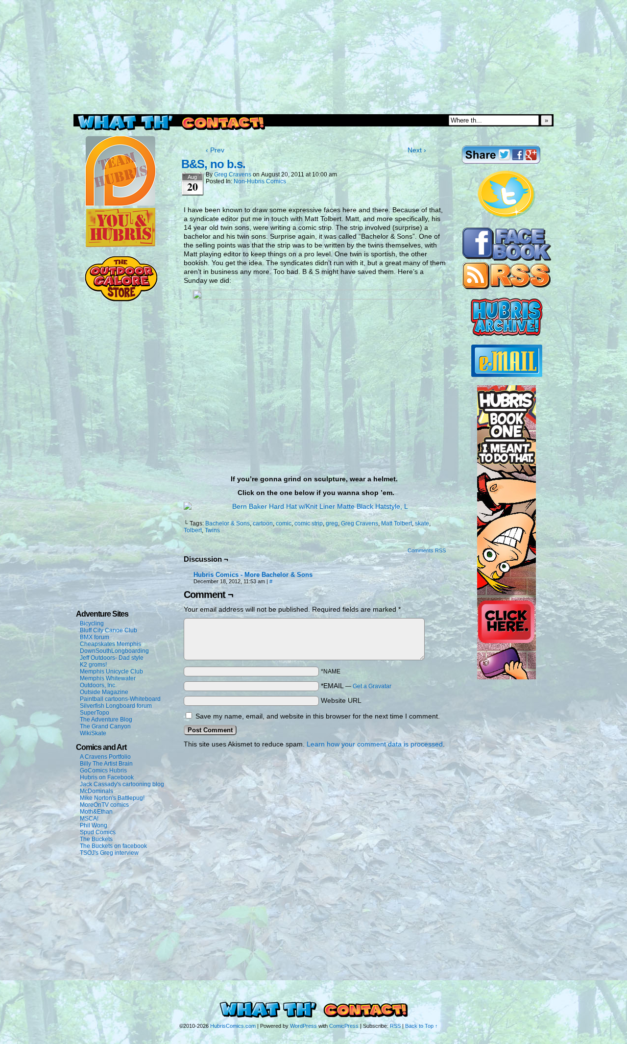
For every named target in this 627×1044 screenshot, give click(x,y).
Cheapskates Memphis (110, 644)
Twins (212, 530)
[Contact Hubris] (506, 258)
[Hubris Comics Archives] (507, 334)
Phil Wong (93, 825)
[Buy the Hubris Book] (506, 677)
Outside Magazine (104, 692)
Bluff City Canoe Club (108, 630)
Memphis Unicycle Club (111, 671)
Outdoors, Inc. (98, 685)
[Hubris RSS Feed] (506, 287)
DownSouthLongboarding (114, 650)
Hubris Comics (313, 84)
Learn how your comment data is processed (375, 744)
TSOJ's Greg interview (109, 852)
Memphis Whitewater (108, 678)
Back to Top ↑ (421, 1026)
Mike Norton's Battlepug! (112, 798)
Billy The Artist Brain (106, 763)
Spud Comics (98, 832)
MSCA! (89, 818)
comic (283, 523)
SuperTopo (94, 712)
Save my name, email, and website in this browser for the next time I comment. (317, 716)
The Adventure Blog (106, 719)
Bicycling (92, 623)
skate (422, 523)
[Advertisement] (313, 22)
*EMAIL (356, 686)
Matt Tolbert (396, 523)
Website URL (341, 700)
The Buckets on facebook (113, 846)
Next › (417, 150)
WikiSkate (93, 733)
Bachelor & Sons (227, 523)
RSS (395, 1026)
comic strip (308, 523)
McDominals (96, 791)
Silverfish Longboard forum (116, 705)
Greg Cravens (232, 174)
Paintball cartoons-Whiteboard (120, 699)
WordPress (303, 1026)
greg (332, 523)
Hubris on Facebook (107, 777)
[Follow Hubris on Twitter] (506, 217)
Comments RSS (427, 550)
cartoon (263, 523)
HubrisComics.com (233, 1026)
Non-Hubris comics (260, 181)
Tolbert (193, 530)
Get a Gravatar (372, 686)
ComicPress (344, 1026)
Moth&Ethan (96, 811)
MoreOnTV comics (104, 804)
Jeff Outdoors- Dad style (112, 657)
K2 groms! (93, 664)
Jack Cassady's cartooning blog (122, 784)
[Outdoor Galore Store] (120, 299)
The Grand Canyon (105, 726)
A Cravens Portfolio (105, 756)
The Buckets (96, 839)
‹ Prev (215, 150)
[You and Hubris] (120, 245)
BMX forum (94, 637)
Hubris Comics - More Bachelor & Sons (253, 574)
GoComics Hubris (103, 770)
